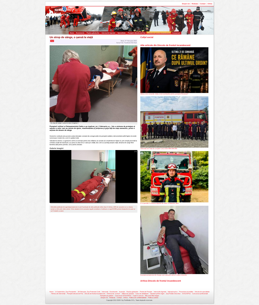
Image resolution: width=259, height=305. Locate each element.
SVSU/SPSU (186, 293)
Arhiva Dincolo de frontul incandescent (160, 281)
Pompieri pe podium (106, 295)
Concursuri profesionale (200, 293)
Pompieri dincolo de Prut (136, 33)
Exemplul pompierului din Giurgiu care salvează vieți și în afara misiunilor (163, 275)
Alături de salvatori (128, 293)
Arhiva (210, 4)
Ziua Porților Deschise (173, 293)
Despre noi (186, 4)
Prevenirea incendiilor (186, 292)
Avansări (122, 292)
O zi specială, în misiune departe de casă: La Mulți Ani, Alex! (159, 203)
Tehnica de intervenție (58, 293)
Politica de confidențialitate (137, 297)
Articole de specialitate (202, 292)
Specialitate (121, 33)
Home (72, 33)
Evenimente (80, 33)
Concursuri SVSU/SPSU (123, 295)
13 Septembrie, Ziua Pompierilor (65, 292)
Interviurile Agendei (108, 33)
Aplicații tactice (173, 292)
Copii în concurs (138, 295)
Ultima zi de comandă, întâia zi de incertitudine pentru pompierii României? (164, 94)
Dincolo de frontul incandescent (159, 33)
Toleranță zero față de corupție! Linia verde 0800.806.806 (158, 148)
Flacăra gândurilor (93, 33)
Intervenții (105, 292)
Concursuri (176, 33)
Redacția (195, 4)
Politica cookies (153, 297)
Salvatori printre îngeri (157, 293)
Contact (202, 4)
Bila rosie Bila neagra (152, 295)
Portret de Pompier (146, 292)
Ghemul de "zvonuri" (113, 293)
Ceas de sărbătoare (142, 293)
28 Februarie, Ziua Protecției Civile (89, 292)
